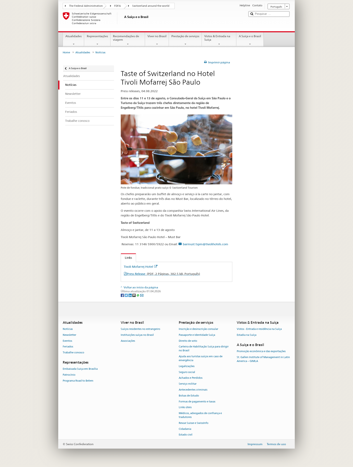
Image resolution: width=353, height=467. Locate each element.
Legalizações (186, 366)
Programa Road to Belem (78, 380)
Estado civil (185, 434)
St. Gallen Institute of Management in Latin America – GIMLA (263, 359)
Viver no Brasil (156, 36)
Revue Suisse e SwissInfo (193, 422)
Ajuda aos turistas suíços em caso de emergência (200, 358)
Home (66, 52)
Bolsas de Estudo (189, 395)
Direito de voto (188, 340)
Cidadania (185, 428)
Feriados (68, 346)
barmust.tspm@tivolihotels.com (205, 244)
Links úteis (185, 407)
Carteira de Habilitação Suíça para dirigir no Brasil (204, 348)
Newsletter (69, 334)
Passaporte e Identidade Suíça (197, 334)
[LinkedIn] (130, 295)
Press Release (163, 274)
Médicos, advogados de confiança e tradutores (200, 415)
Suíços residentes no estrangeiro (140, 328)
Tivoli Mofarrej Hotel (138, 267)
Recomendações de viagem (126, 38)
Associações (128, 340)
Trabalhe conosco (73, 352)
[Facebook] (123, 295)
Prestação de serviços (185, 36)
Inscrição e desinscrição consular (198, 328)
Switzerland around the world (150, 5)
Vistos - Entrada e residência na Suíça (259, 328)
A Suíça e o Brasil (250, 36)
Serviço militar (188, 383)
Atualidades (73, 36)
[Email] (141, 295)
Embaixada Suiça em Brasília (80, 369)
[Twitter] (126, 295)
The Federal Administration (86, 5)
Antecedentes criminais (193, 389)
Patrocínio (69, 374)
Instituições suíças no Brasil (137, 334)
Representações (97, 36)
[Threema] (134, 295)
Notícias (68, 328)
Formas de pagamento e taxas (197, 401)
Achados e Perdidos (190, 378)
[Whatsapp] (138, 295)
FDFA (117, 5)
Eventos (67, 340)
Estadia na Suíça (246, 334)
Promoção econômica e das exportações (261, 351)
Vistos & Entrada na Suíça (217, 38)
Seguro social (187, 372)
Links (126, 258)
